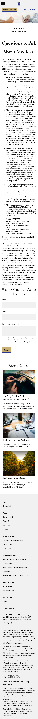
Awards (5, 529)
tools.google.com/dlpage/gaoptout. (23, 705)
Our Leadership (8, 517)
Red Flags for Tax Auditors (16, 439)
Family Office (7, 544)
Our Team (6, 525)
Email (4, 312)
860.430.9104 (28, 10)
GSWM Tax (7, 548)
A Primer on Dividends (14, 477)
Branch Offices (8, 506)
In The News (7, 586)
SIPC (15, 651)
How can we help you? (10, 324)
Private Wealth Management (13, 540)
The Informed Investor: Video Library (16, 575)
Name (4, 300)
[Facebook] (4, 623)
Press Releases (8, 590)
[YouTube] (11, 623)
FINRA (11, 651)
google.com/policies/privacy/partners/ (15, 701)
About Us (6, 521)
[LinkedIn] (7, 623)
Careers (6, 601)
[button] (9, 10)
